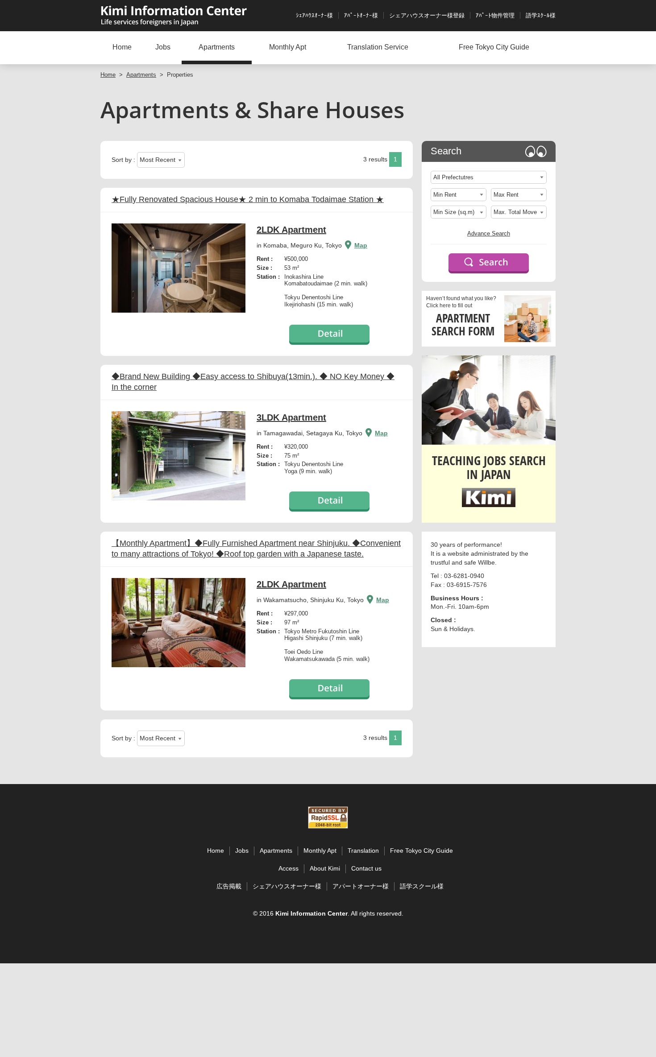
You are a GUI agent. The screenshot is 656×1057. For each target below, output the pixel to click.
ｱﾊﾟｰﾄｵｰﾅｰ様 (361, 15)
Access (288, 868)
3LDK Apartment (291, 417)
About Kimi (325, 868)
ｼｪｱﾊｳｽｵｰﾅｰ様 (314, 15)
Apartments (217, 47)
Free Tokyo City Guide (494, 47)
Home (122, 47)
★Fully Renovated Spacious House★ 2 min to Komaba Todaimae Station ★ (248, 199)
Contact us (366, 868)
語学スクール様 (422, 886)
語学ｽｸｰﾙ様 (541, 15)
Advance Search (488, 233)
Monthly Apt (287, 47)
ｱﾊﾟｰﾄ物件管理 (495, 15)
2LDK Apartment (291, 230)
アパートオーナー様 (360, 886)
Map (360, 245)
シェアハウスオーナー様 (287, 886)
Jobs (162, 47)
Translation (363, 850)
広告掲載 (228, 886)
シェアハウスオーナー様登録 (427, 15)
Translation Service (377, 47)
